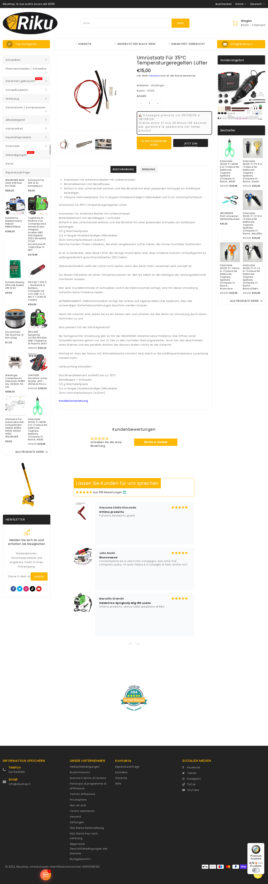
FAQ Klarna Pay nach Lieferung (84, 836)
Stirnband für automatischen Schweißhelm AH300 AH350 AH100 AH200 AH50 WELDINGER (14, 428)
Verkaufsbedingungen (85, 767)
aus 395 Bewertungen (107, 492)
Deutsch (256, 4)
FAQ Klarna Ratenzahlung (87, 828)
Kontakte (121, 772)
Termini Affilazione (82, 794)
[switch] (256, 870)
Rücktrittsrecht (80, 772)
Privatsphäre (78, 800)
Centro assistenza (82, 811)
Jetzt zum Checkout (190, 144)
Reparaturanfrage (127, 767)
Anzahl (141, 96)
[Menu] (262, 845)
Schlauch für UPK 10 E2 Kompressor (36, 183)
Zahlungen (77, 822)
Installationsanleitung (73, 401)
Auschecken (223, 4)
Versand (154, 75)
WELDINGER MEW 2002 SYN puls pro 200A (14, 183)
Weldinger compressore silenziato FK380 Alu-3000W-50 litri (15, 381)
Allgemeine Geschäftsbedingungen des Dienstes (89, 848)
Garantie (121, 778)
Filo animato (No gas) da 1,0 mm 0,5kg (14, 335)
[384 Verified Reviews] (134, 712)
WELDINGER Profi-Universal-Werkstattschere (230, 216)
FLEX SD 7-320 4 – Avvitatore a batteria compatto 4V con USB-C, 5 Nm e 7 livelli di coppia (37, 291)
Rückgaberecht (80, 859)
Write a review (155, 442)
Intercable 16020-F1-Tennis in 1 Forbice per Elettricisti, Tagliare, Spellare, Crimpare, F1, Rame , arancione (230, 277)
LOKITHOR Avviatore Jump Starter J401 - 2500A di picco (37, 380)
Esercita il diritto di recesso (88, 778)
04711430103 (16, 772)
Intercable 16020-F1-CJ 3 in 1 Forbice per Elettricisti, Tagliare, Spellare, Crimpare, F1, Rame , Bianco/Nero (251, 277)
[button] (26, 44)
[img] (84, 492)
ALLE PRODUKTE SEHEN (29, 452)
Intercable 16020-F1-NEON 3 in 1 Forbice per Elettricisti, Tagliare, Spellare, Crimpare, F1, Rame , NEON (37, 429)
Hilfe (118, 783)
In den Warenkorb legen (154, 143)
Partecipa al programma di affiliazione (88, 786)
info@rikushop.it (19, 784)
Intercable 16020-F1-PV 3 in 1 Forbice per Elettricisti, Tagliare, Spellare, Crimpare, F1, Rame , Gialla (252, 171)
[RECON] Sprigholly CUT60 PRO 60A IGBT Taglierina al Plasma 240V (37, 338)
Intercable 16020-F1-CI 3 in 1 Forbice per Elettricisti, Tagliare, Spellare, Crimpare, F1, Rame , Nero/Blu (252, 223)
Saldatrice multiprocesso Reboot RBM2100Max (13, 222)
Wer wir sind (78, 805)
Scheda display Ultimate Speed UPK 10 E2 (14, 285)
